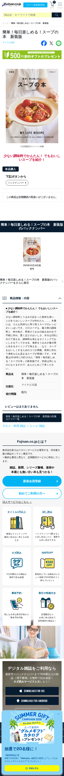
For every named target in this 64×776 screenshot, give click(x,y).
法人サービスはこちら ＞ (17, 502)
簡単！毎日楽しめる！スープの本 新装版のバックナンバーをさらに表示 (29, 281)
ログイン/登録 (35, 5)
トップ (5, 23)
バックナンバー (16, 182)
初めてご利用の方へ (32, 493)
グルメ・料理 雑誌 (14, 426)
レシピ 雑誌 (37, 426)
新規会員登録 (32, 481)
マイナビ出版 (8, 42)
